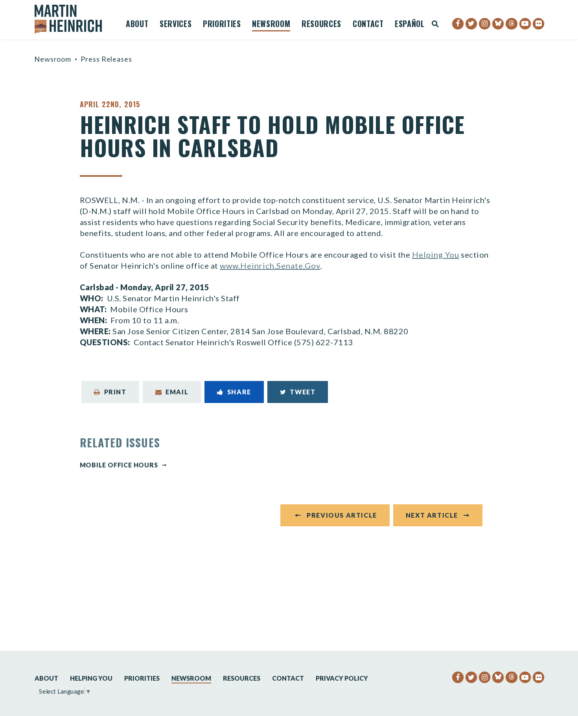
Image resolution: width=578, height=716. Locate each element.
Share (239, 392)
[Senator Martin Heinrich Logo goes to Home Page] (73, 19)
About (137, 24)
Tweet (302, 392)
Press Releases (106, 59)
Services (175, 24)
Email (177, 392)
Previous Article (342, 515)
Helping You (435, 254)
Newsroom (271, 24)
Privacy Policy (342, 678)
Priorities (222, 24)
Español (410, 24)
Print (115, 392)
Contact (368, 24)
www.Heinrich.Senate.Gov (270, 265)
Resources (321, 24)
